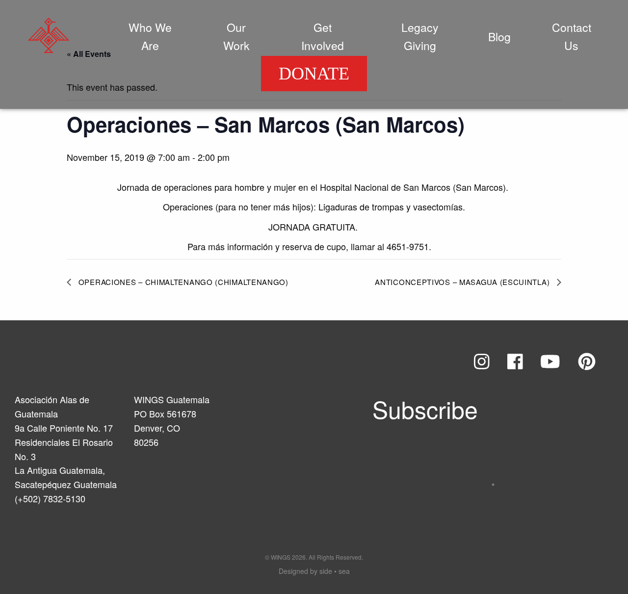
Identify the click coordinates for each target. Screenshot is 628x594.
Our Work (236, 36)
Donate (314, 73)
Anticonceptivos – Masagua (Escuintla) (463, 282)
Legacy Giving (420, 36)
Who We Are (150, 36)
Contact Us (571, 36)
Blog (499, 36)
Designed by (314, 571)
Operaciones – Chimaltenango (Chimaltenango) (182, 282)
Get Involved (322, 36)
